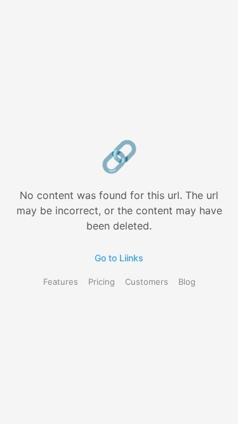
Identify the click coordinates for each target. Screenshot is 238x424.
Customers (146, 282)
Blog (186, 282)
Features (60, 282)
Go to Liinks (119, 257)
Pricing (101, 282)
